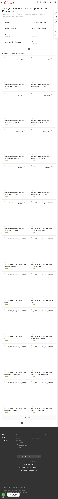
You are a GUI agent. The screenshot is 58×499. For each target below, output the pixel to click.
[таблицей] (55, 53)
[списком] (53, 53)
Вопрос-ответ (48, 434)
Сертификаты (19, 436)
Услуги (4, 437)
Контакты (18, 438)
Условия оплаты (35, 434)
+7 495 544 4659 (29, 461)
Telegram (27, 477)
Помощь (48, 431)
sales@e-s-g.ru (30, 464)
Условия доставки (36, 436)
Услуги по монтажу (36, 438)
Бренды (4, 440)
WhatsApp (30, 477)
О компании (19, 434)
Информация (36, 431)
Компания (19, 431)
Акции (4, 434)
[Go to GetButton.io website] (3, 497)
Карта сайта (19, 440)
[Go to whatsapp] (3, 495)
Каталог (4, 431)
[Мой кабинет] (40, 2)
